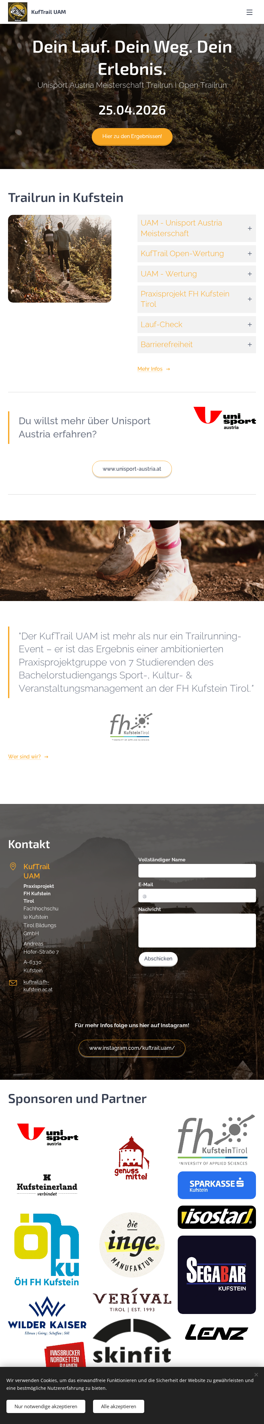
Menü (249, 11)
